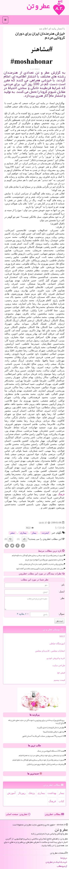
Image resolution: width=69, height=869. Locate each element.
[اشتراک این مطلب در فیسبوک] (17, 545)
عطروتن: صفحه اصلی (17, 814)
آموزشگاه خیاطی (57, 643)
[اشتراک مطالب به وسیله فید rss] (7, 545)
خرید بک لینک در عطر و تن (56, 862)
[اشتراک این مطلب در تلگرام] (23, 545)
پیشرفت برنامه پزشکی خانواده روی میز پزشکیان (45, 764)
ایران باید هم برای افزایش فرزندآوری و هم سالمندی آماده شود (40, 569)
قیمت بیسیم (59, 680)
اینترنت (45, 533)
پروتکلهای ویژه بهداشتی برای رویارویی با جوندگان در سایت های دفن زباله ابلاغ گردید (36, 721)
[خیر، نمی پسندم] (10, 539)
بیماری (23, 533)
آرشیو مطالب (62, 866)
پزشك (31, 793)
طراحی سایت (58, 665)
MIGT (62, 636)
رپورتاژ (22, 793)
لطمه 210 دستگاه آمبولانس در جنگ (50, 751)
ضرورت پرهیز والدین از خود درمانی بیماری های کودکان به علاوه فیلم (38, 555)
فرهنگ (61, 494)
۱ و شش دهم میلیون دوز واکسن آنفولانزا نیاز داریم (44, 560)
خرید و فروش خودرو (56, 658)
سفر (12, 533)
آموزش (11, 793)
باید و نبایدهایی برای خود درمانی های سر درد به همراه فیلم (41, 755)
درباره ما (63, 858)
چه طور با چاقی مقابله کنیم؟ (53, 732)
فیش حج (61, 672)
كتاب (61, 801)
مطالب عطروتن (53, 814)
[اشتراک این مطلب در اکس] (12, 545)
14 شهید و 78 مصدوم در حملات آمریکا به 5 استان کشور (43, 736)
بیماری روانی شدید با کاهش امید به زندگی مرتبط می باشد (41, 564)
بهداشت (52, 793)
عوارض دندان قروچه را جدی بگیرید (50, 727)
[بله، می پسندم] (24, 539)
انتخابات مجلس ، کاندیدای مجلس (50, 651)
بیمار (34, 533)
